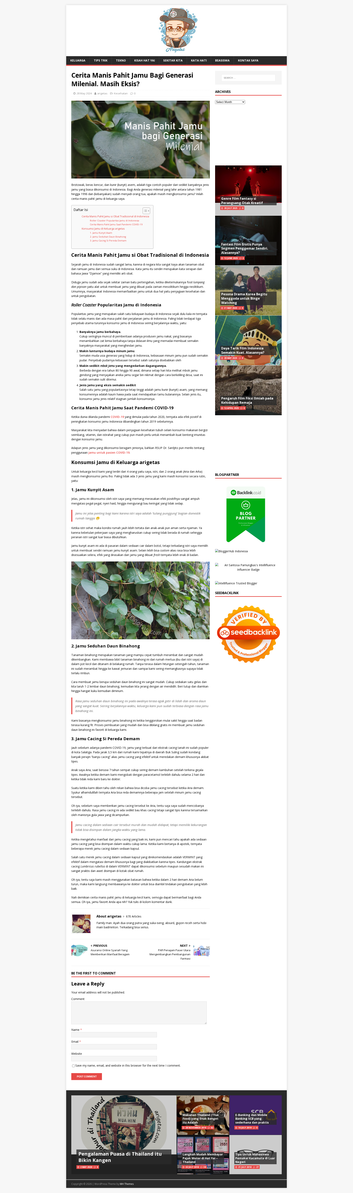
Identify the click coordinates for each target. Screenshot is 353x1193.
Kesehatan (121, 93)
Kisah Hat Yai (144, 60)
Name (75, 1030)
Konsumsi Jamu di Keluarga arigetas (103, 228)
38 (204, 1167)
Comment (78, 999)
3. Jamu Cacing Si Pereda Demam (108, 240)
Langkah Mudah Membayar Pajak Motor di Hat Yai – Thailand (203, 1158)
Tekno (121, 60)
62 (212, 1127)
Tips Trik (100, 60)
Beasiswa (222, 60)
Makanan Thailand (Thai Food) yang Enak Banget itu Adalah (201, 1118)
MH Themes (127, 1184)
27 (257, 1167)
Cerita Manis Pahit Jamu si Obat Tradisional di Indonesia (115, 216)
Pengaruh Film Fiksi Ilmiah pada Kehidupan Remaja (247, 400)
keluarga (77, 60)
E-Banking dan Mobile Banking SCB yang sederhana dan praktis (252, 1118)
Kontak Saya (248, 60)
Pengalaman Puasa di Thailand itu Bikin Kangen (120, 1156)
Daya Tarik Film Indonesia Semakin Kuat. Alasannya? (242, 350)
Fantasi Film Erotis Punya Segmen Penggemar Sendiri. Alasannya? (244, 248)
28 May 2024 (84, 93)
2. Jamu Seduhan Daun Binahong (108, 236)
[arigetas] (176, 54)
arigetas (102, 93)
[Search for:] (248, 77)
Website (76, 1054)
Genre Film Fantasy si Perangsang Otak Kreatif (242, 200)
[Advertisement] (248, 134)
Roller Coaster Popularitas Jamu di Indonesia (114, 220)
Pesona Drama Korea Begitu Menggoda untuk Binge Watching (244, 298)
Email (75, 1041)
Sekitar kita (173, 60)
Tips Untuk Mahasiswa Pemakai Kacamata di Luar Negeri (255, 1158)
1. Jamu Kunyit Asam (101, 232)
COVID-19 (117, 417)
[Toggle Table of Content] (144, 210)
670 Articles (133, 916)
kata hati (199, 60)
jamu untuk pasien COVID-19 (109, 452)
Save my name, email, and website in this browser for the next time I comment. (128, 1065)
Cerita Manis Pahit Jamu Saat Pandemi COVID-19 (116, 224)
